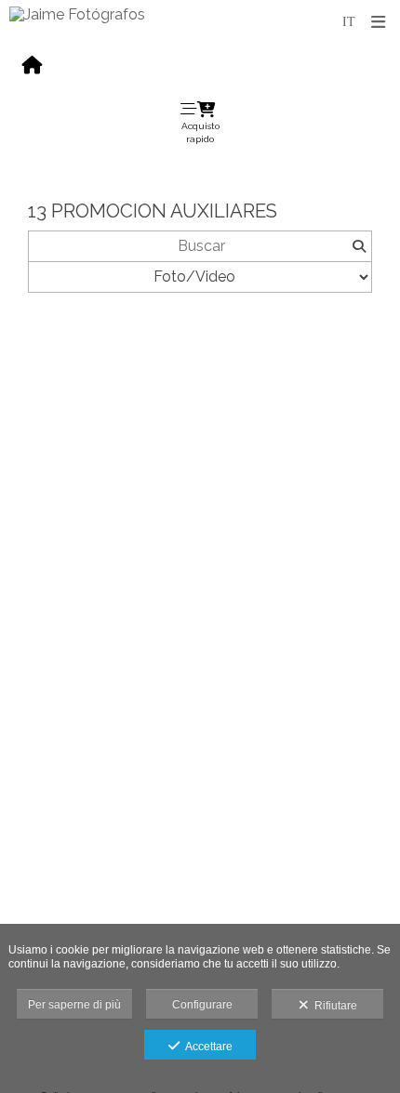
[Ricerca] (358, 246)
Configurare (202, 1004)
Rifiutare (333, 1005)
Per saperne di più (74, 1004)
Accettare (206, 1046)
